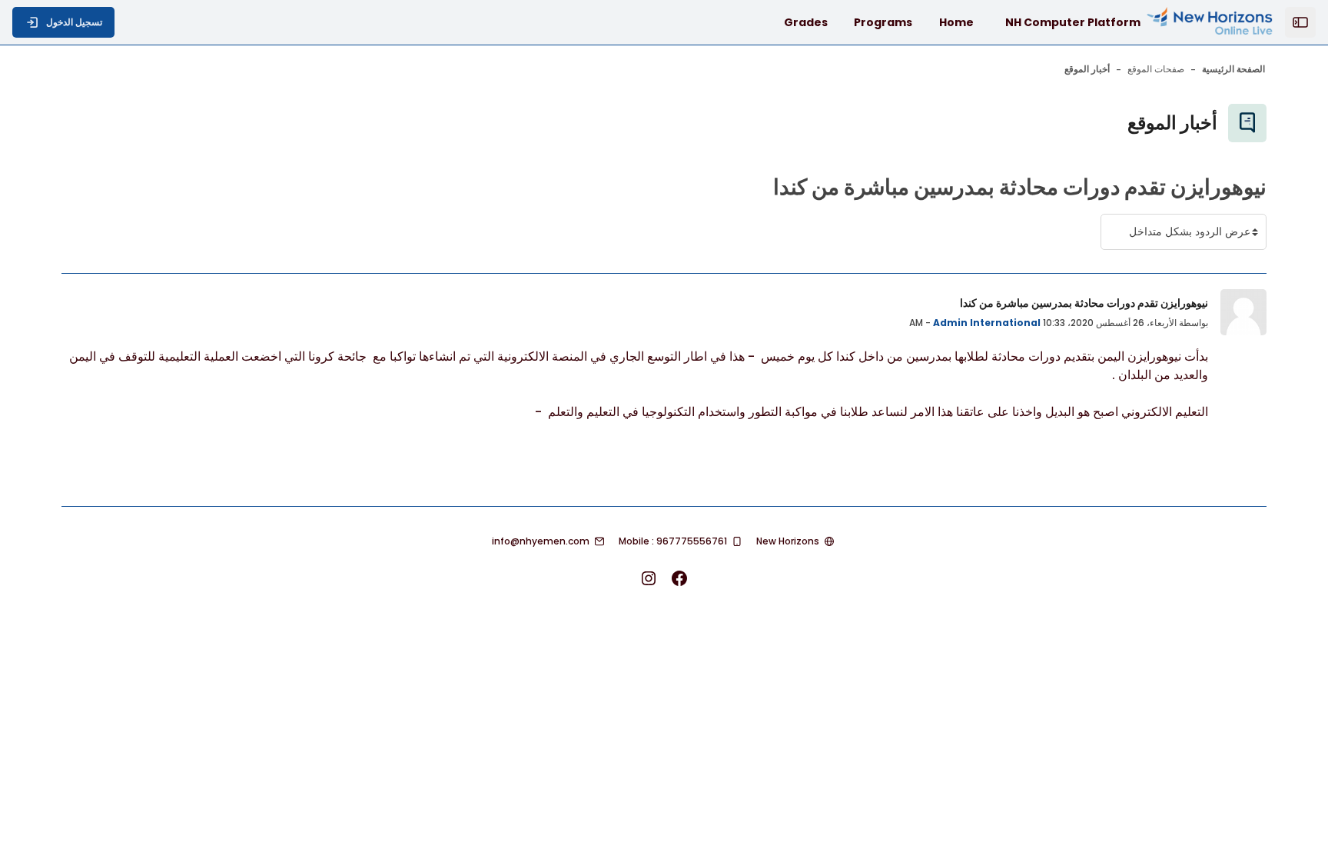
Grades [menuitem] (806, 22)
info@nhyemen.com (540, 541)
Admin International (987, 322)
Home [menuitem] (956, 22)
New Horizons (787, 541)
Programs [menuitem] (883, 22)
